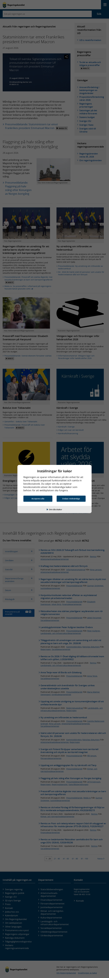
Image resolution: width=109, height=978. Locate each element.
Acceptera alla (38, 498)
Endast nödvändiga (71, 498)
